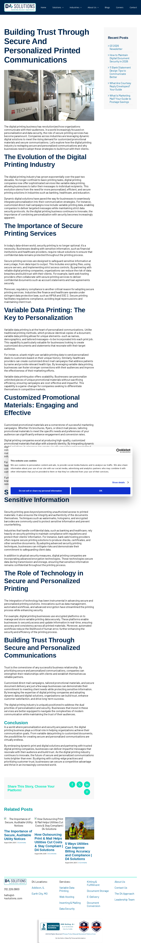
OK (100, 491)
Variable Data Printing (66, 889)
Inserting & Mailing (70, 902)
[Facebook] (72, 784)
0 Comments (21, 842)
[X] (79, 784)
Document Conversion (93, 904)
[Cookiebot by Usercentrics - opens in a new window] (118, 451)
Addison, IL (38, 887)
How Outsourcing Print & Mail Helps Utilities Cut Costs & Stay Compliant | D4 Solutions (49, 842)
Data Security (67, 908)
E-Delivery (93, 896)
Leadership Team (125, 899)
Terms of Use (91, 934)
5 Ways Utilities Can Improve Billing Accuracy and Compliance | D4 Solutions (78, 851)
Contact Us (121, 887)
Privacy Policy (67, 934)
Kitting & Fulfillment (93, 883)
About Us (120, 881)
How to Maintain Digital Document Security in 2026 (119, 58)
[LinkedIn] (87, 784)
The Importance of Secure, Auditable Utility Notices (18, 835)
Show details (118, 482)
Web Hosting (66, 896)
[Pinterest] (87, 792)
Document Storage (98, 890)
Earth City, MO (39, 893)
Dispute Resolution (79, 934)
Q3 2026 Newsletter (116, 47)
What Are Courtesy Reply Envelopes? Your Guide (120, 86)
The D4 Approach (124, 893)
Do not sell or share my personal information (40, 491)
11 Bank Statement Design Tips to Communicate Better (120, 72)
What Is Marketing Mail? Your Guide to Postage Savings (120, 98)
